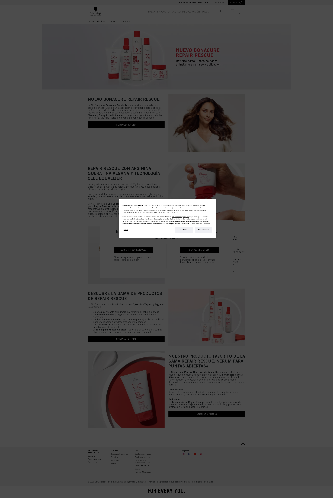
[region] (167, 218)
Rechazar (184, 230)
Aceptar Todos (203, 230)
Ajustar (125, 230)
